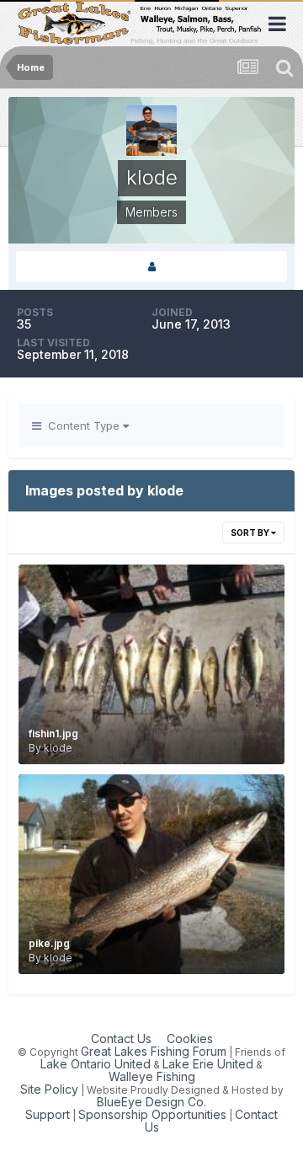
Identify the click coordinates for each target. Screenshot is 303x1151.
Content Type (82, 425)
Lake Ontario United (95, 1064)
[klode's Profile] (151, 266)
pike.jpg (49, 943)
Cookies (190, 1038)
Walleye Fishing (152, 1076)
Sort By (251, 532)
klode (58, 747)
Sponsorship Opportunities (152, 1114)
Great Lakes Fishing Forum (153, 1051)
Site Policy (49, 1089)
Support (47, 1114)
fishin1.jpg (53, 733)
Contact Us (121, 1038)
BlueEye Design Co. (151, 1102)
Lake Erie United (207, 1064)
